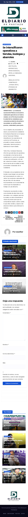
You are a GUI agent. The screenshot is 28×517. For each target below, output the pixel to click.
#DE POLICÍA (12, 66)
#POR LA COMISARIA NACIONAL (15, 74)
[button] (22, 35)
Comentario (7, 313)
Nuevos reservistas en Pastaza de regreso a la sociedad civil (18, 219)
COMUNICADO (10, 288)
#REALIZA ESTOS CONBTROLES (14, 81)
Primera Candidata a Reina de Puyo (9, 217)
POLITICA (17, 513)
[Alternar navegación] (13, 35)
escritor (13, 61)
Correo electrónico (9, 353)
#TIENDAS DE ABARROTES (13, 88)
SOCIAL (23, 513)
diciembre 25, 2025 (11, 443)
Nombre (6, 344)
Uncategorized (6, 44)
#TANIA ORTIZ (13, 84)
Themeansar (14, 509)
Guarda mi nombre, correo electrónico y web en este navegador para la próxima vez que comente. (14, 377)
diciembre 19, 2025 (10, 460)
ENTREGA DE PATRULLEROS (10, 475)
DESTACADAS (7, 418)
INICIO (4, 513)
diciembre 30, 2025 (11, 425)
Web (4, 363)
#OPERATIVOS (13, 68)
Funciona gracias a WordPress (9, 507)
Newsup (23, 507)
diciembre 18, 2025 (10, 478)
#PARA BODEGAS (14, 71)
